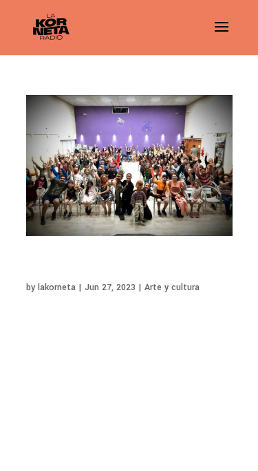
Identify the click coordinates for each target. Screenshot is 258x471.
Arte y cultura (172, 287)
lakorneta (57, 287)
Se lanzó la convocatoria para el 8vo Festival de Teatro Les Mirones (113, 267)
